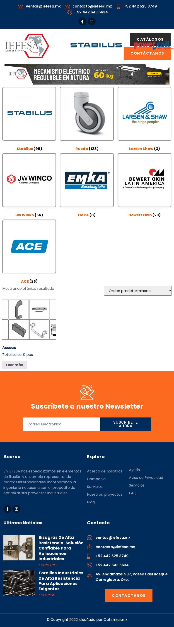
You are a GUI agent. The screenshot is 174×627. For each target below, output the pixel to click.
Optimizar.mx (115, 619)
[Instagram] (92, 21)
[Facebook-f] (82, 21)
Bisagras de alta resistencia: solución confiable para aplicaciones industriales (61, 548)
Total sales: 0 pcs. (18, 351)
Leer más (14, 364)
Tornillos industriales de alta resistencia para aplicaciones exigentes (61, 581)
